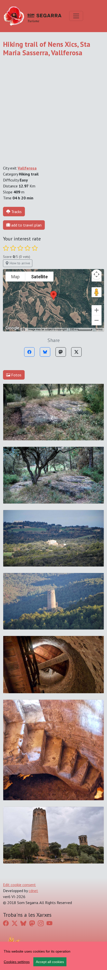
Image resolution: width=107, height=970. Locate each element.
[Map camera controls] (97, 274)
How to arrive (19, 263)
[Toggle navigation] (76, 16)
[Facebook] (29, 352)
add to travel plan (26, 225)
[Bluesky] (45, 352)
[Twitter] (76, 352)
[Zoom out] (97, 320)
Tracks (16, 211)
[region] (53, 956)
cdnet (33, 890)
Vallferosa (27, 168)
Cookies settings (17, 962)
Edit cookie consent (19, 884)
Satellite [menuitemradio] (39, 276)
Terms (99, 329)
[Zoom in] (97, 310)
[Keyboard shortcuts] (23, 329)
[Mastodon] (60, 352)
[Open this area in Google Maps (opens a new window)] (12, 328)
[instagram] (41, 923)
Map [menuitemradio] (15, 276)
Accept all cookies (50, 962)
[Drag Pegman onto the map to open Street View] (97, 292)
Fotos (15, 374)
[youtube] (49, 923)
